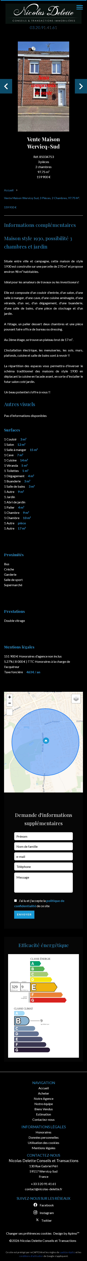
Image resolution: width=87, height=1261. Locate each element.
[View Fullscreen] (9, 712)
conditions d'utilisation (31, 1256)
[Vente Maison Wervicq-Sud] (43, 86)
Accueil (8, 190)
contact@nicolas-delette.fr (43, 1189)
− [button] (9, 703)
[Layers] (76, 698)
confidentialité (67, 1252)
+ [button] (9, 697)
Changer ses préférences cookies (29, 1233)
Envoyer (24, 914)
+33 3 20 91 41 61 (43, 1184)
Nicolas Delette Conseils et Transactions (44, 1160)
